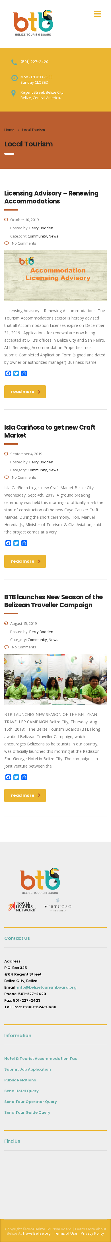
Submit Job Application (27, 1069)
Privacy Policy (92, 1233)
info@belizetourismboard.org (47, 987)
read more (22, 391)
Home (9, 129)
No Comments (23, 243)
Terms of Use (65, 1233)
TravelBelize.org (36, 1233)
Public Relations (20, 1080)
